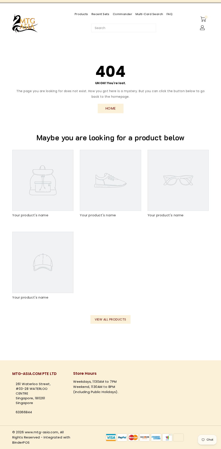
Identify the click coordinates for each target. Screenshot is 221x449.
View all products (110, 319)
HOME (110, 108)
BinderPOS (21, 442)
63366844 (24, 412)
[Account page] (202, 28)
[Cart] (203, 19)
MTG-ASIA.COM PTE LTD (34, 373)
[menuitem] (81, 14)
